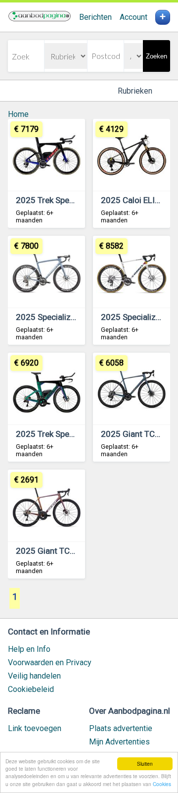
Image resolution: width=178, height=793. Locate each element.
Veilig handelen (34, 676)
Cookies (162, 784)
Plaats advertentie (120, 728)
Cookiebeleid (31, 689)
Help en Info (29, 649)
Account (133, 17)
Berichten (95, 17)
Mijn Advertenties (119, 741)
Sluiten (145, 763)
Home (18, 114)
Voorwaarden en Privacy (49, 662)
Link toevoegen (34, 728)
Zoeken (156, 56)
